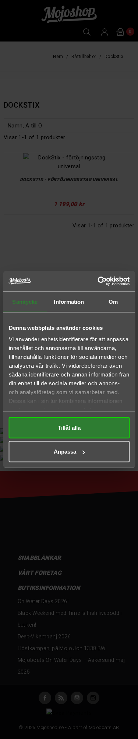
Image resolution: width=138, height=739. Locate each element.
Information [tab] (69, 301)
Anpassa (65, 451)
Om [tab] (113, 301)
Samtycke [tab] (25, 301)
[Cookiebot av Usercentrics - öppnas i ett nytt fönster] (98, 281)
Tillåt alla (69, 427)
